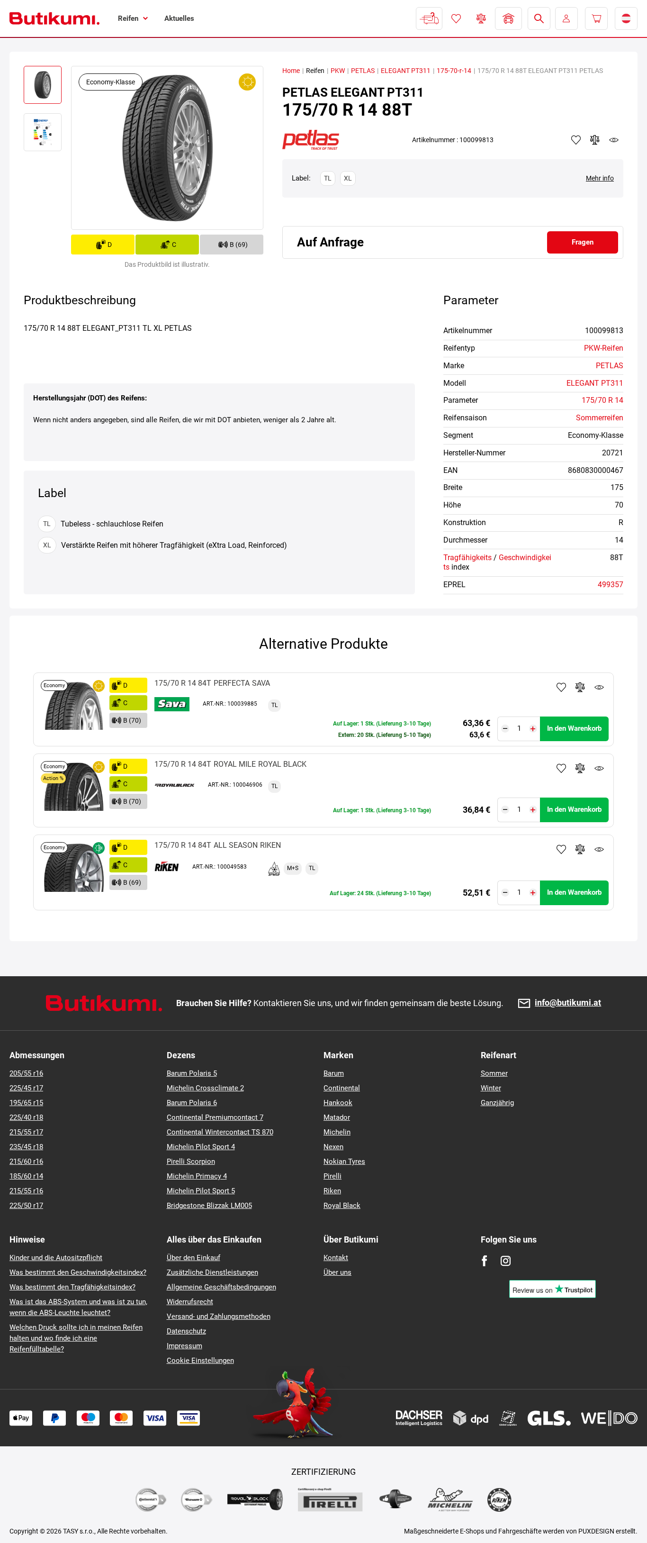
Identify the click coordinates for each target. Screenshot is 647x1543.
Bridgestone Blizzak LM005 (209, 1205)
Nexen (333, 1147)
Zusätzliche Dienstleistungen (212, 1272)
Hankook (338, 1102)
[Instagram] (505, 1261)
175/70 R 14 (602, 400)
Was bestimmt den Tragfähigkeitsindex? (72, 1287)
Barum (334, 1073)
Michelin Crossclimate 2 (205, 1088)
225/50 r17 (26, 1205)
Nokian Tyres (344, 1161)
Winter (491, 1088)
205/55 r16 (26, 1073)
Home (291, 70)
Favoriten (456, 18)
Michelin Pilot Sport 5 (201, 1191)
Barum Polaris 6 (192, 1102)
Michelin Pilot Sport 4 (201, 1147)
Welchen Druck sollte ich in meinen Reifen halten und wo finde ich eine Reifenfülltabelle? (76, 1338)
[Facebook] (484, 1261)
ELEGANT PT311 (406, 70)
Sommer (494, 1073)
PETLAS (363, 70)
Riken (332, 1191)
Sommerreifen (599, 417)
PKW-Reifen (603, 348)
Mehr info (600, 178)
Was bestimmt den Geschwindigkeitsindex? (77, 1272)
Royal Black (342, 1205)
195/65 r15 (26, 1102)
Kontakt (336, 1257)
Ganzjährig (497, 1102)
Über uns (337, 1272)
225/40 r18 (26, 1117)
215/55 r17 (26, 1132)
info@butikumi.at (568, 1002)
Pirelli (332, 1176)
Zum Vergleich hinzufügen (580, 687)
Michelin (337, 1132)
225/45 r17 (26, 1088)
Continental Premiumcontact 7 (215, 1117)
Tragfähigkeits (467, 557)
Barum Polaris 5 (192, 1073)
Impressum (184, 1346)
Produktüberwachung (599, 687)
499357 (610, 584)
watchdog (614, 140)
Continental (342, 1088)
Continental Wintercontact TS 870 (220, 1132)
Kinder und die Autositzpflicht (55, 1257)
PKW (338, 70)
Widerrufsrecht (190, 1302)
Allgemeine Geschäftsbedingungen (221, 1287)
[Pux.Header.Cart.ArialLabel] (596, 18)
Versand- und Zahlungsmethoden (218, 1316)
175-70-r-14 (454, 70)
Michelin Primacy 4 (197, 1176)
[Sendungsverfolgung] (429, 18)
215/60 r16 (26, 1161)
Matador (337, 1117)
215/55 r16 (26, 1191)
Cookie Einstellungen (200, 1360)
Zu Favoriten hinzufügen (561, 687)
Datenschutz (186, 1331)
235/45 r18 (26, 1147)
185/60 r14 (26, 1176)
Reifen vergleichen (481, 18)
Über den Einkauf (193, 1257)
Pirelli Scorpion (191, 1161)
